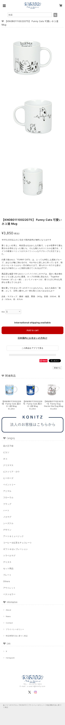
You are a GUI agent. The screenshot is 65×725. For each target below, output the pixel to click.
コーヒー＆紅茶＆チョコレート (17, 542)
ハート (6, 510)
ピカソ (6, 452)
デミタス (7, 562)
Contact (9, 623)
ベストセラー (9, 594)
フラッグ (7, 504)
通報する (57, 368)
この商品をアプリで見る (32, 348)
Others (6, 581)
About (8, 610)
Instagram (10, 658)
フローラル (8, 497)
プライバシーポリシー (15, 629)
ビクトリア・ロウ (11, 471)
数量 (3, 312)
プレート (7, 575)
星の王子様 (8, 446)
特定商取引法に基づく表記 (17, 636)
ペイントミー (9, 484)
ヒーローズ (8, 478)
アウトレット (9, 588)
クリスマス (8, 465)
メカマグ (7, 517)
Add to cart (32, 330)
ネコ (5, 458)
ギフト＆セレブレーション (15, 549)
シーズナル (8, 523)
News (8, 616)
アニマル (7, 491)
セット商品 (8, 568)
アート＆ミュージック (13, 536)
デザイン (7, 529)
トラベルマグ (9, 555)
